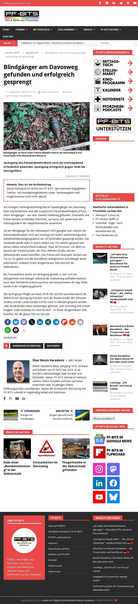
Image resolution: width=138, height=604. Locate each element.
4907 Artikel (75, 360)
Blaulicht (67, 92)
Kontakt (8, 36)
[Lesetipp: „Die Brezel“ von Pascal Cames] (100, 386)
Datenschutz (55, 565)
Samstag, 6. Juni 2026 (122, 392)
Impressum (54, 571)
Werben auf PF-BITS (59, 554)
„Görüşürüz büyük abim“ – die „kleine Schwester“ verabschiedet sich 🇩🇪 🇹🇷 (121, 296)
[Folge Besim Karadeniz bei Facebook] (5, 398)
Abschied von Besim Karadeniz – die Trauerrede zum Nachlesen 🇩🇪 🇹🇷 (122, 330)
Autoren (52, 543)
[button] (7, 322)
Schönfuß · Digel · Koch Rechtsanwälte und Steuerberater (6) (109, 227)
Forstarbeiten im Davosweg (45, 464)
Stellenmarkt (66, 29)
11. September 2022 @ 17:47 (20, 92)
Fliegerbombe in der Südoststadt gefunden (74, 466)
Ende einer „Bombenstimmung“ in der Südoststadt (17, 467)
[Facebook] (100, 3)
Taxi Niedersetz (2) (107, 235)
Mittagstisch (41, 29)
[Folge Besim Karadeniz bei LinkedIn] (22, 398)
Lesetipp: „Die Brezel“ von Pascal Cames (121, 385)
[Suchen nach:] (116, 43)
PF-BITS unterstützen (59, 537)
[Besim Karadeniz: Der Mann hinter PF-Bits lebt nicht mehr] (100, 359)
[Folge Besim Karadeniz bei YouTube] (16, 398)
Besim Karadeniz (50, 92)
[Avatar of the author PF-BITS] (24, 549)
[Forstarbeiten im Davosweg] (46, 448)
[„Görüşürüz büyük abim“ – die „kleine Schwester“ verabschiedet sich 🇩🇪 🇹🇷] (100, 294)
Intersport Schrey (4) (107, 215)
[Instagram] (128, 3)
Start (6, 29)
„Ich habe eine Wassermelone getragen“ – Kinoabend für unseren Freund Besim (119, 262)
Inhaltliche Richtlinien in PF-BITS (65, 531)
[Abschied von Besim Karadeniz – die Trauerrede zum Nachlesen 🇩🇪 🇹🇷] (100, 330)
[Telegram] (121, 3)
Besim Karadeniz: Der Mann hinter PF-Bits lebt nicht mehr (122, 358)
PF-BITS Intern (109, 29)
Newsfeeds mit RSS (59, 548)
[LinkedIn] (114, 3)
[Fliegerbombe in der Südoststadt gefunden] (76, 448)
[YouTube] (135, 3)
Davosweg (53, 345)
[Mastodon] (107, 3)
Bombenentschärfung (27, 345)
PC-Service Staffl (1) (107, 219)
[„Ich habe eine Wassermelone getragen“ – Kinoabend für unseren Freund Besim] (100, 258)
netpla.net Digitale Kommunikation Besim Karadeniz (68, 600)
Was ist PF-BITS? (57, 525)
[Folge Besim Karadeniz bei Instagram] (9, 398)
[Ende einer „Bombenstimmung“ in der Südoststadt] (17, 448)
